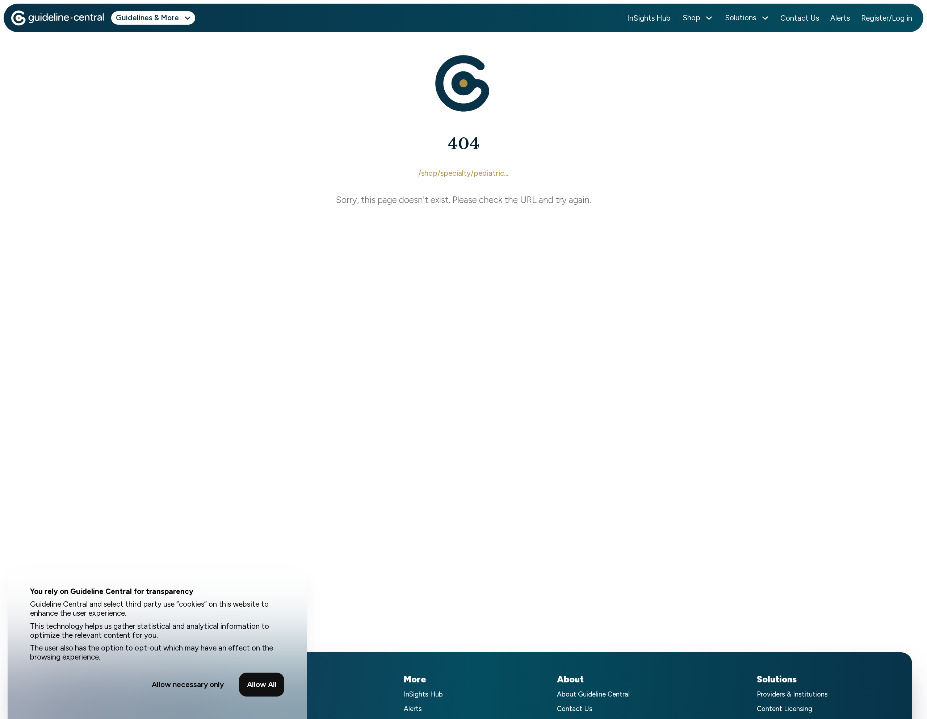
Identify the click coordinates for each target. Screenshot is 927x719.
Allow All (262, 684)
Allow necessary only (188, 684)
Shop (691, 17)
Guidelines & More (147, 17)
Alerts (840, 17)
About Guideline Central (593, 694)
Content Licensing (784, 709)
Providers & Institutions (792, 694)
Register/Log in (886, 17)
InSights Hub (649, 17)
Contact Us (799, 17)
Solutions (740, 17)
